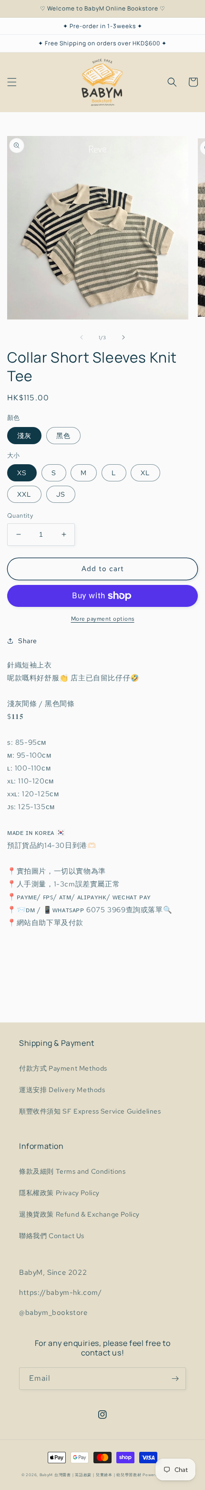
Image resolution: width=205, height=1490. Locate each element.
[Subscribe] (174, 1378)
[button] (11, 82)
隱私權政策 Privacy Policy (59, 1192)
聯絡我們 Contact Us (51, 1235)
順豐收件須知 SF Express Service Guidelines (90, 1111)
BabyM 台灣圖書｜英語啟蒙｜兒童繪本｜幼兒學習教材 (91, 1475)
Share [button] (27, 640)
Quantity (20, 515)
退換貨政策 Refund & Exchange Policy (79, 1214)
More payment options (102, 619)
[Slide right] (123, 337)
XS (22, 473)
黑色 (63, 435)
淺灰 (24, 435)
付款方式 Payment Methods (63, 1068)
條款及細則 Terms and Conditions (72, 1171)
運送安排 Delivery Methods (62, 1089)
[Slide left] (81, 337)
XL (145, 473)
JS (60, 494)
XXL (24, 494)
